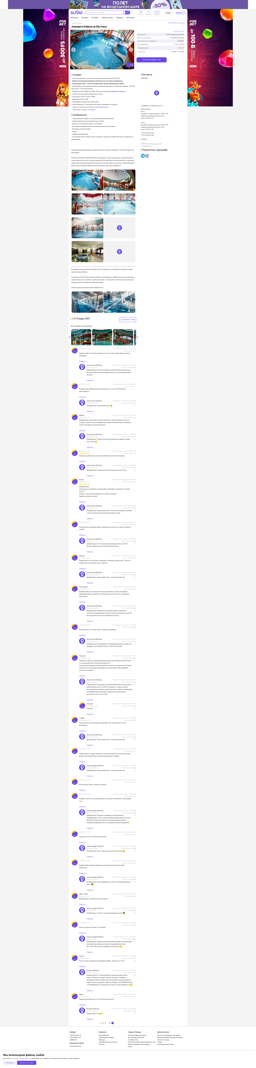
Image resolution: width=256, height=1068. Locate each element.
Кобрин (168, 13)
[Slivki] (76, 12)
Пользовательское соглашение (108, 1042)
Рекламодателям (104, 1035)
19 (109, 1023)
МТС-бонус (130, 18)
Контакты (101, 1044)
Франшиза (102, 1040)
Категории (74, 18)
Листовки (95, 18)
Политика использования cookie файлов (168, 1035)
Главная (74, 23)
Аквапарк (80, 23)
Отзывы (159, 1042)
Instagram (144, 139)
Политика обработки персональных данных (170, 1037)
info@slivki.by (93, 692)
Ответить (82, 361)
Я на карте (84, 18)
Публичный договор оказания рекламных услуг (142, 1042)
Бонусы (130, 1046)
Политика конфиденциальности (137, 1035)
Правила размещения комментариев (138, 1044)
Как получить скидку (163, 1040)
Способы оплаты (133, 1040)
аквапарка (114, 91)
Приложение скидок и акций (165, 1044)
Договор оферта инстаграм (136, 1037)
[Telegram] (143, 156)
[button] (131, 49)
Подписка (119, 18)
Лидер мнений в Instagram (106, 1037)
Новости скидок (107, 18)
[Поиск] (127, 12)
